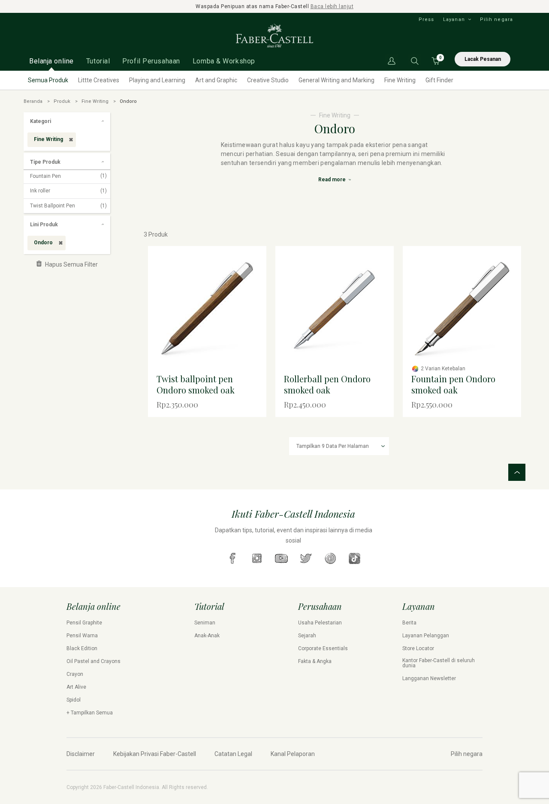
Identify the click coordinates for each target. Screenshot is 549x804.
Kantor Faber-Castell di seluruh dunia (438, 663)
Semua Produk (48, 80)
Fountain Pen (68, 176)
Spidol (73, 699)
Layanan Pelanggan (425, 635)
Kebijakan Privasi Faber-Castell (154, 754)
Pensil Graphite (84, 622)
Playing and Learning (157, 80)
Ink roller (68, 191)
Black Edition (81, 648)
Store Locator (418, 648)
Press (426, 19)
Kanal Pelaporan (293, 754)
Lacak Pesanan (483, 59)
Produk (62, 101)
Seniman (204, 622)
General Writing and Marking (336, 80)
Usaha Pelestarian (320, 622)
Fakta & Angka (315, 661)
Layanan (454, 19)
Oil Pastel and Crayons (93, 661)
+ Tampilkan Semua (89, 712)
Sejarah (307, 635)
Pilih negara (496, 19)
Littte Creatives (98, 80)
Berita (409, 622)
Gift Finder (439, 80)
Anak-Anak (207, 635)
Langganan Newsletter (429, 678)
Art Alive (76, 687)
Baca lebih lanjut (332, 6)
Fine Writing (400, 80)
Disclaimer (80, 754)
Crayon (74, 674)
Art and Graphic (216, 80)
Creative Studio (268, 80)
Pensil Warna (82, 635)
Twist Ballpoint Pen (68, 206)
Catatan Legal (233, 754)
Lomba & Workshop (224, 61)
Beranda (33, 101)
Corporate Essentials (323, 648)
